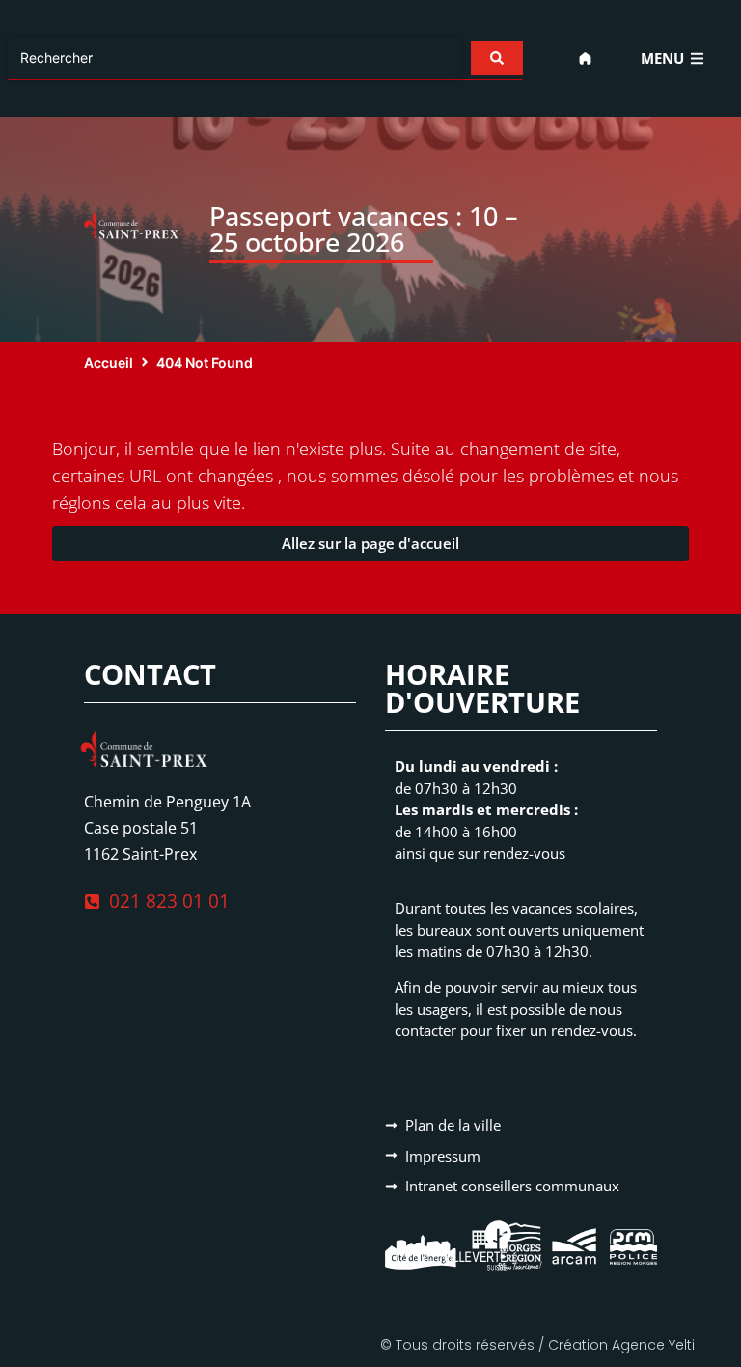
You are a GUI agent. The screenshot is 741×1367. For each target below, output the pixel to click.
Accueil (108, 362)
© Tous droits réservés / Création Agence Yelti (537, 1344)
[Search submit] (497, 58)
